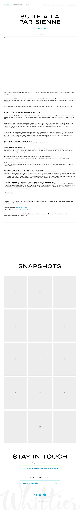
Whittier (8, 4)
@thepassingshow (25, 209)
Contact (60, 5)
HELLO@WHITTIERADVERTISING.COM (40, 469)
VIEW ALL (40, 28)
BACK (34, 28)
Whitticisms (71, 5)
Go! (56, 483)
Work (53, 5)
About (46, 5)
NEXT (46, 28)
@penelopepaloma (21, 207)
